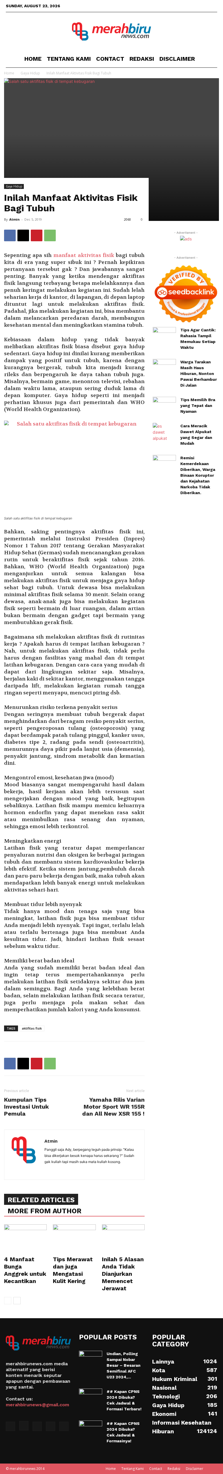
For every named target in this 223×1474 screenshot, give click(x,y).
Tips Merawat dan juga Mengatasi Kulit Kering (73, 1270)
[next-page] (17, 1300)
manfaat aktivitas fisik (83, 255)
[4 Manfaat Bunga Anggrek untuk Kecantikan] (25, 1239)
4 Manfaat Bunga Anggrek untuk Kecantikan (25, 1270)
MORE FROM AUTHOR (44, 1211)
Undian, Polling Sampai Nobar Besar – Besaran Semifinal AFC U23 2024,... (124, 1365)
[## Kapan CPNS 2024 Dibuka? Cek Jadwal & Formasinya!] (90, 1429)
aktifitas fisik (32, 1028)
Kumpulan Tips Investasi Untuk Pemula (26, 1106)
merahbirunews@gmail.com (37, 1404)
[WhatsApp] (50, 235)
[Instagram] (184, 6)
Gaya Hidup (14, 186)
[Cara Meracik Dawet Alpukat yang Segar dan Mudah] (164, 433)
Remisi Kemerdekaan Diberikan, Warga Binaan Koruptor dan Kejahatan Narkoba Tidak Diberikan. (197, 475)
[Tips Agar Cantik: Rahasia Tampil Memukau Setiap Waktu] (164, 335)
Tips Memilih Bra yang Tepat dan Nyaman (197, 405)
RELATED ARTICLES (41, 1200)
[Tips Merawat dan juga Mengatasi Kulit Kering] (74, 1239)
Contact (110, 58)
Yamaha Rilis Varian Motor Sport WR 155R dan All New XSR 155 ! (113, 1106)
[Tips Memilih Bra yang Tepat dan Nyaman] (164, 407)
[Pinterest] (36, 235)
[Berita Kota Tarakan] (111, 31)
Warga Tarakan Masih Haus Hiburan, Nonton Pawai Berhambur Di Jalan (198, 373)
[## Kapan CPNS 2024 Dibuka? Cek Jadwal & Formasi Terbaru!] (90, 1397)
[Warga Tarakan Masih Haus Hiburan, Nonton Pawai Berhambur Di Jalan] (164, 367)
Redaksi (142, 58)
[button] (210, 59)
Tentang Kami (69, 58)
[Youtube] (212, 6)
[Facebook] (174, 6)
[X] (193, 6)
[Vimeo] (203, 6)
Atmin (14, 219)
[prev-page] (7, 1300)
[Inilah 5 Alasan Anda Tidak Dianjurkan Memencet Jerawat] (123, 1239)
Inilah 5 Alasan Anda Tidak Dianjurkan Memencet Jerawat (123, 1274)
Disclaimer (177, 58)
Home (33, 58)
